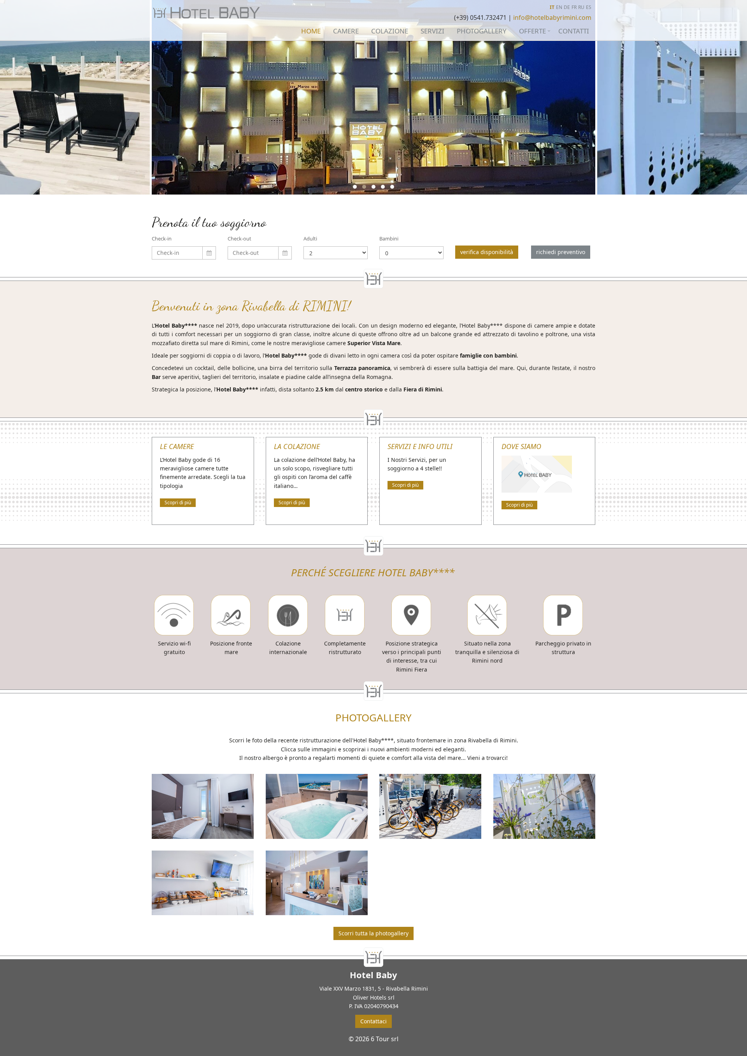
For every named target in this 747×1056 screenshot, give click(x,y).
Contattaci (373, 1021)
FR (574, 7)
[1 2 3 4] (335, 252)
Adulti (310, 238)
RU (581, 7)
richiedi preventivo (560, 252)
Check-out (239, 238)
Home (311, 30)
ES (588, 7)
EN (559, 7)
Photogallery (482, 30)
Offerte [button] (532, 30)
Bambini (388, 238)
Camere (346, 30)
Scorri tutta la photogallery (373, 933)
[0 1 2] (411, 252)
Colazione (389, 30)
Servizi (432, 30)
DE (567, 7)
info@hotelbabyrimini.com (552, 17)
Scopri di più (178, 502)
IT (552, 7)
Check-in (162, 238)
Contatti (573, 30)
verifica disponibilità (486, 252)
